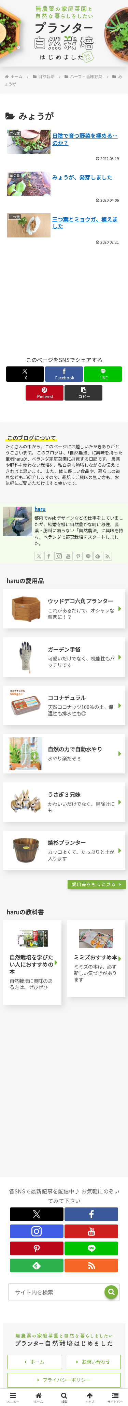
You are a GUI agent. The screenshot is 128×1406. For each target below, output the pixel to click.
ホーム (37, 1361)
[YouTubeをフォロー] (68, 556)
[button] (83, 393)
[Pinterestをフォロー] (78, 556)
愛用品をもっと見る (94, 884)
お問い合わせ (96, 1361)
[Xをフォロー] (38, 556)
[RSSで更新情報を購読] (107, 556)
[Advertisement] (64, 270)
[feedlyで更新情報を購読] (97, 556)
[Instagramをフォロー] (58, 556)
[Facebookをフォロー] (48, 556)
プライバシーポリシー (66, 1379)
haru (40, 509)
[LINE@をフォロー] (88, 556)
